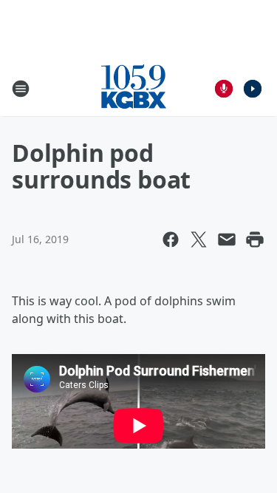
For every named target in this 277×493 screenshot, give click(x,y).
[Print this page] (254, 239)
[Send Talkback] (224, 89)
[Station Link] (133, 88)
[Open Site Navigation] (21, 89)
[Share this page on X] (198, 239)
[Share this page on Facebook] (170, 239)
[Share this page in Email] (226, 239)
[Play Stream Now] (252, 89)
